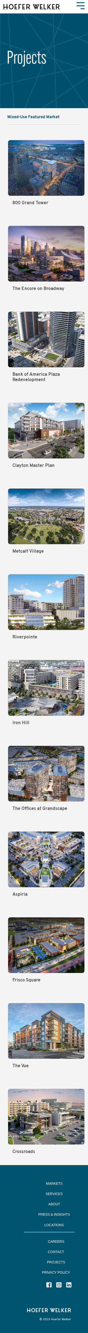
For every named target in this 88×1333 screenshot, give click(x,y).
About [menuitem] (54, 1204)
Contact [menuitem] (56, 1252)
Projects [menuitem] (56, 1262)
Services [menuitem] (54, 1194)
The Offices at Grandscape (39, 809)
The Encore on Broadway (38, 289)
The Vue (20, 1066)
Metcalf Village (28, 551)
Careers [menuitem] (56, 1241)
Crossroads (23, 1152)
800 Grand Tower (30, 203)
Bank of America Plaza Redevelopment (36, 377)
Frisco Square (26, 980)
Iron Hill (20, 723)
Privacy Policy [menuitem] (56, 1272)
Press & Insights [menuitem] (54, 1214)
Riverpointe (24, 637)
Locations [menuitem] (54, 1225)
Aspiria (20, 894)
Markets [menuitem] (54, 1183)
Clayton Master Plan (33, 466)
